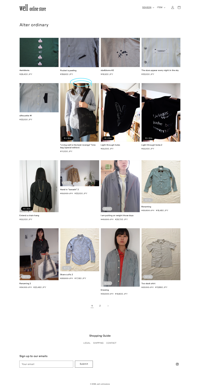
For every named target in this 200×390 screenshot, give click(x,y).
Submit (84, 363)
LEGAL (86, 343)
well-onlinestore (103, 384)
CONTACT (111, 343)
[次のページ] (108, 306)
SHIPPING (98, 343)
